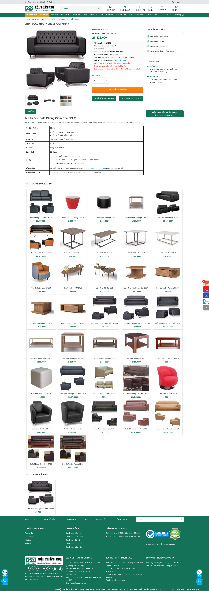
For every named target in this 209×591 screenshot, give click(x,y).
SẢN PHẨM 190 (165, 15)
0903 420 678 (77, 577)
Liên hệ (28, 543)
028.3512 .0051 (128, 569)
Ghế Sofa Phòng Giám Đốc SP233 (136, 323)
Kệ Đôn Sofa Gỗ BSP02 (136, 358)
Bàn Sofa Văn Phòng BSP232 (72, 323)
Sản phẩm (29, 536)
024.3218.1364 (72, 571)
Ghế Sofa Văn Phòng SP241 (41, 253)
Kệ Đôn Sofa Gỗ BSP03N (73, 358)
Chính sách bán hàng (74, 543)
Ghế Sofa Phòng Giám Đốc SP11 (104, 394)
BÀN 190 (54, 15)
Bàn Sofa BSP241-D (168, 253)
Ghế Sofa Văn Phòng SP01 (72, 464)
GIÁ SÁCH (109, 15)
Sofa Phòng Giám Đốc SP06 (104, 429)
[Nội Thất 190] (40, 8)
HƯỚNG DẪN (161, 10)
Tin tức (28, 540)
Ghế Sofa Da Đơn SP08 (41, 429)
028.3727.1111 (115, 569)
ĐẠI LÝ (150, 10)
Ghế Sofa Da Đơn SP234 (41, 288)
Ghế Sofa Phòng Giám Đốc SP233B (104, 323)
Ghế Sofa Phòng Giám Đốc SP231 (167, 323)
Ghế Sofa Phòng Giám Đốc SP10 (136, 394)
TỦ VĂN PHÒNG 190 (79, 15)
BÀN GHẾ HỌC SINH (136, 15)
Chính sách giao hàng (74, 536)
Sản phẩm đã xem (36, 474)
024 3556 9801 (56, 589)
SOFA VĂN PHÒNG (97, 15)
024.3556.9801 (75, 569)
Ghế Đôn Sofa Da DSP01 (41, 394)
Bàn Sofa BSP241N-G (72, 253)
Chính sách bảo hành (74, 533)
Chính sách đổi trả (73, 540)
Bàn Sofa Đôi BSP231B (73, 288)
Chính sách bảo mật (74, 547)
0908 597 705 (130, 574)
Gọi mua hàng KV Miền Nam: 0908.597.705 (123, 536)
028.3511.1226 (112, 571)
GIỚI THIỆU (111, 10)
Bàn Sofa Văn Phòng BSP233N (136, 288)
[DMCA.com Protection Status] (175, 535)
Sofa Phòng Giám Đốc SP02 (41, 464)
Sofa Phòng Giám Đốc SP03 (41, 218)
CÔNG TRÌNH (176, 10)
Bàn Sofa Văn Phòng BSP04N (136, 218)
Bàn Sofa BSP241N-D (136, 253)
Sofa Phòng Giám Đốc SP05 (136, 429)
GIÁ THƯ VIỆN (121, 15)
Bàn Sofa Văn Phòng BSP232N (41, 323)
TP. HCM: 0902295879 (132, 98)
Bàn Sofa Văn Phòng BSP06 (73, 218)
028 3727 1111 (131, 589)
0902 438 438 (90, 577)
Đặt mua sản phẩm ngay (164, 113)
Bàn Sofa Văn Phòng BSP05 (104, 218)
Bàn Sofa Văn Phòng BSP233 (167, 288)
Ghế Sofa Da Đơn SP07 (72, 429)
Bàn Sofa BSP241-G (104, 253)
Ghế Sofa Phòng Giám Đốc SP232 (40, 508)
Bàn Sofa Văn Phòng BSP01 (168, 358)
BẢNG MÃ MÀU (125, 10)
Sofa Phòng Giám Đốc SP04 (168, 429)
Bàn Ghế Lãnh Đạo (98, 168)
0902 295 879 (117, 574)
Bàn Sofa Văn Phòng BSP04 (41, 358)
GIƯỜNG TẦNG (152, 15)
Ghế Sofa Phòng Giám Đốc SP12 (73, 394)
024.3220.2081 (85, 571)
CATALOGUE (140, 10)
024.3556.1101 (88, 569)
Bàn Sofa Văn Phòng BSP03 (104, 358)
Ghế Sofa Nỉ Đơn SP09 (168, 394)
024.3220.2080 (72, 574)
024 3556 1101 (72, 589)
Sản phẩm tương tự (38, 183)
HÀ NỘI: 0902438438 (105, 98)
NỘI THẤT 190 (120, 60)
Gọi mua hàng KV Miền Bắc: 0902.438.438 (123, 533)
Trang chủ (29, 533)
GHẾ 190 (64, 15)
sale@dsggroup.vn (78, 583)
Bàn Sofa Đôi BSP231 (104, 288)
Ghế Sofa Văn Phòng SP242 (168, 218)
